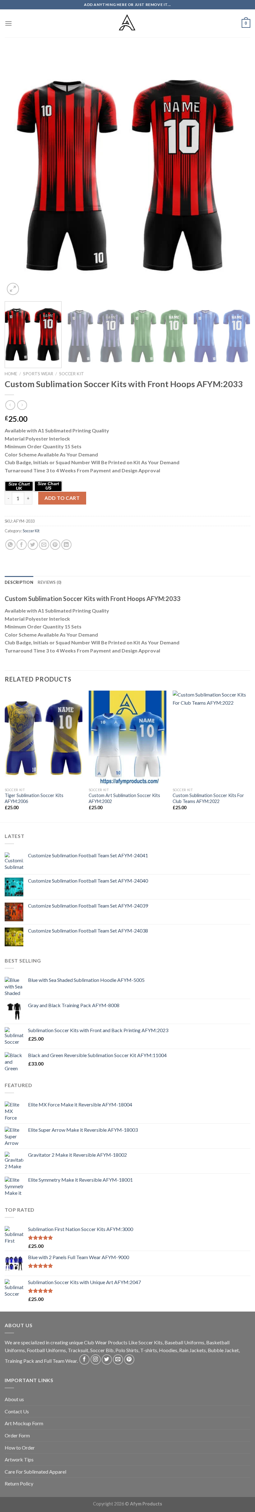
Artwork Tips (19, 1459)
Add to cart (62, 498)
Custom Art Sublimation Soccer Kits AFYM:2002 (124, 798)
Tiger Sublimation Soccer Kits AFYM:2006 (34, 798)
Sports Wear (38, 373)
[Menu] (8, 23)
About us (14, 1399)
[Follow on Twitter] (107, 1359)
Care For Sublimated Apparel (35, 1472)
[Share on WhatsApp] (10, 544)
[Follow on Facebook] (84, 1359)
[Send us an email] (118, 1359)
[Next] (237, 173)
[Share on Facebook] (21, 544)
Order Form (17, 1435)
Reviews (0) (50, 582)
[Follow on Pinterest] (129, 1359)
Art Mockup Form (24, 1423)
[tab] (19, 582)
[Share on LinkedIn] (66, 544)
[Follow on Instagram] (95, 1359)
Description (19, 582)
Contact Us (17, 1411)
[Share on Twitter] (33, 544)
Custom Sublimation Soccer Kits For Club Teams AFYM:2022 (208, 798)
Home (11, 373)
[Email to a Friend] (44, 544)
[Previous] (17, 173)
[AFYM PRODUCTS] (127, 23)
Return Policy (19, 1483)
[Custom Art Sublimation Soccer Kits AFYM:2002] (127, 737)
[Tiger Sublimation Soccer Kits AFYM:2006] (43, 737)
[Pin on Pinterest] (55, 544)
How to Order (20, 1447)
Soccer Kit (71, 373)
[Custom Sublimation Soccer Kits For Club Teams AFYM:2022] (211, 737)
